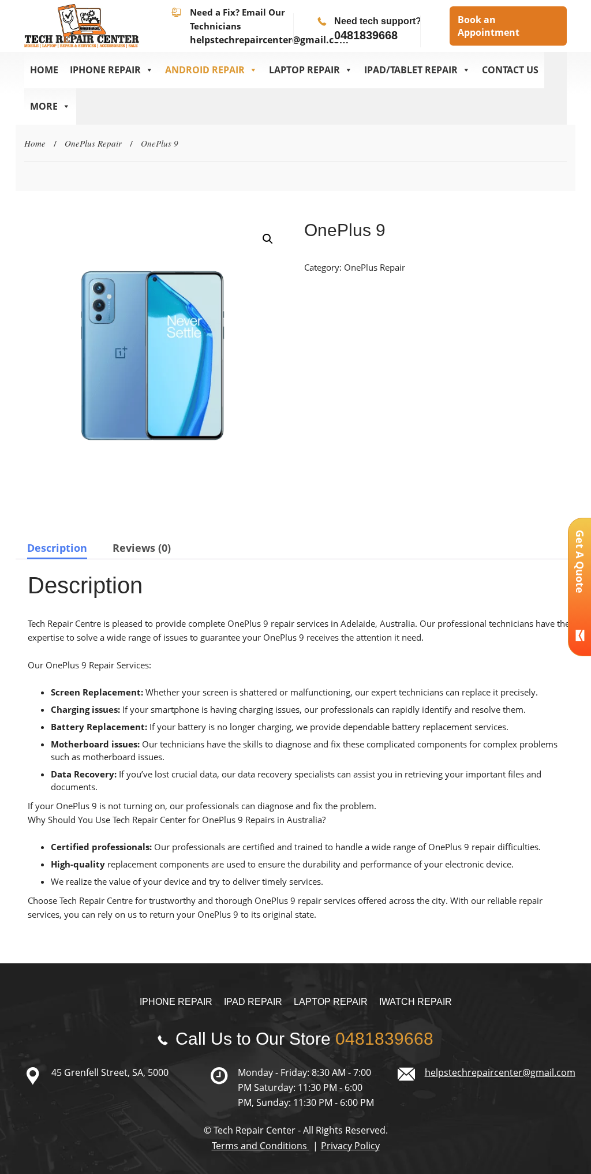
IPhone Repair (105, 69)
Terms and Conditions (260, 1145)
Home (44, 69)
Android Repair (205, 69)
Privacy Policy (350, 1145)
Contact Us (510, 69)
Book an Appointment (488, 26)
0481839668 (366, 35)
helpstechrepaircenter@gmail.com (269, 39)
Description (57, 548)
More (44, 106)
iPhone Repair (176, 1002)
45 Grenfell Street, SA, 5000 (110, 1072)
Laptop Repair (304, 69)
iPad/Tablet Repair (411, 69)
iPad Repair (253, 1002)
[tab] (57, 547)
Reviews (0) (142, 548)
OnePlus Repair (93, 143)
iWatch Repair (415, 1002)
